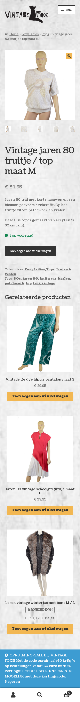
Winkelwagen (61, 691)
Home (13, 34)
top (29, 283)
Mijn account (13, 695)
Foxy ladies (30, 34)
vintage (48, 283)
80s (17, 279)
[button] (69, 56)
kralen (64, 279)
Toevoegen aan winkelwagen (30, 251)
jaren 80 (30, 279)
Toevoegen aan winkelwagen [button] (40, 396)
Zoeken (40, 695)
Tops (45, 34)
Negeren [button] (12, 682)
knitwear (48, 279)
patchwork (14, 283)
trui (36, 283)
